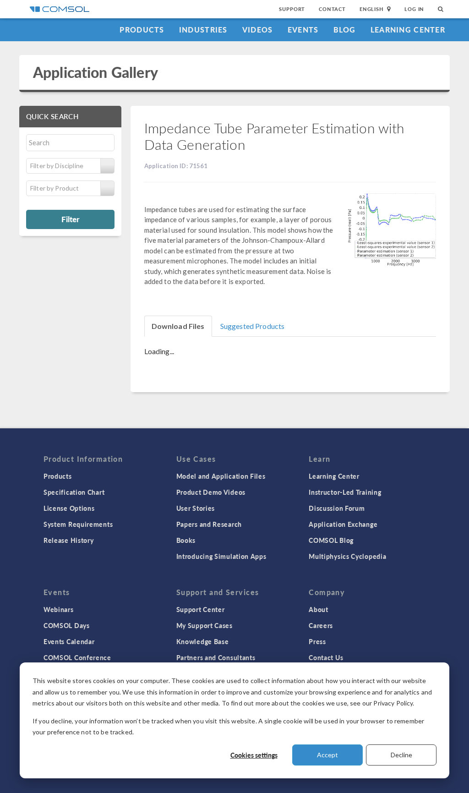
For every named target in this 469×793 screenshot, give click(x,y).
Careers (321, 625)
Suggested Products (252, 326)
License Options (69, 508)
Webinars (59, 609)
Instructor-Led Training (345, 492)
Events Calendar (69, 641)
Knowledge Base (202, 641)
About (318, 609)
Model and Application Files (221, 476)
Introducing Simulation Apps (221, 556)
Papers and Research (209, 524)
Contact (332, 8)
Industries (203, 29)
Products (142, 29)
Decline (401, 755)
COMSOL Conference (77, 657)
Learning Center (408, 29)
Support (292, 8)
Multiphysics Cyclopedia (347, 556)
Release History (69, 540)
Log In (414, 8)
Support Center (200, 609)
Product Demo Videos (210, 492)
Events (303, 29)
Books (186, 540)
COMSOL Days (67, 625)
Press (317, 641)
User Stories (195, 508)
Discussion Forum (337, 508)
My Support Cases (204, 625)
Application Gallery (95, 72)
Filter (70, 218)
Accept (327, 755)
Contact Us (326, 657)
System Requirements (78, 524)
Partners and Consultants (216, 657)
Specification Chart (74, 492)
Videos (257, 29)
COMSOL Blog (331, 540)
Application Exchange (343, 524)
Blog (344, 29)
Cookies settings (254, 755)
